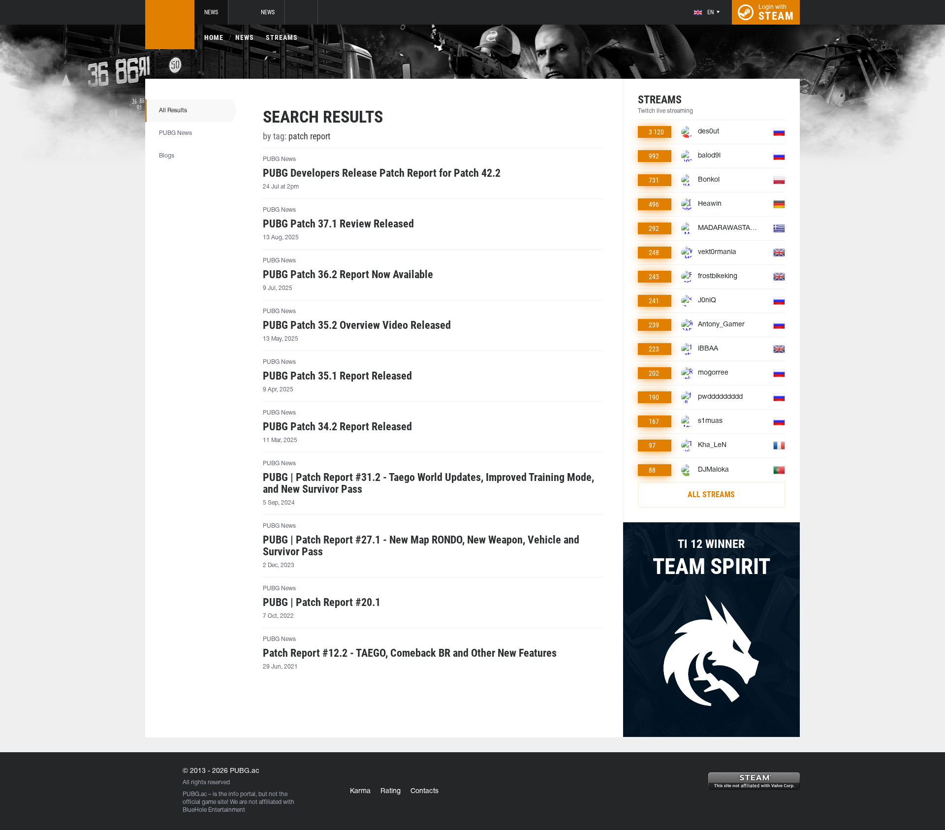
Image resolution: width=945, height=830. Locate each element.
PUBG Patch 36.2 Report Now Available (348, 275)
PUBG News (175, 133)
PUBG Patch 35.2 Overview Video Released (357, 325)
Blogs (166, 156)
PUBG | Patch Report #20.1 (321, 602)
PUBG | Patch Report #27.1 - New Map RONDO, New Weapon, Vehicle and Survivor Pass (421, 546)
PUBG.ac (195, 794)
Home (213, 37)
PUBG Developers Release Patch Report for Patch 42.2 (382, 173)
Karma (360, 791)
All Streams (711, 494)
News (211, 12)
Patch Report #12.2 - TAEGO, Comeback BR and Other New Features (410, 653)
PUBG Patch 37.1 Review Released (338, 224)
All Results (173, 110)
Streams (282, 37)
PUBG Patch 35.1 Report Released (337, 376)
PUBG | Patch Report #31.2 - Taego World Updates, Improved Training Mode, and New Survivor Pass (428, 483)
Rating (390, 791)
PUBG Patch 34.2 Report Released (337, 427)
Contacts (424, 791)
